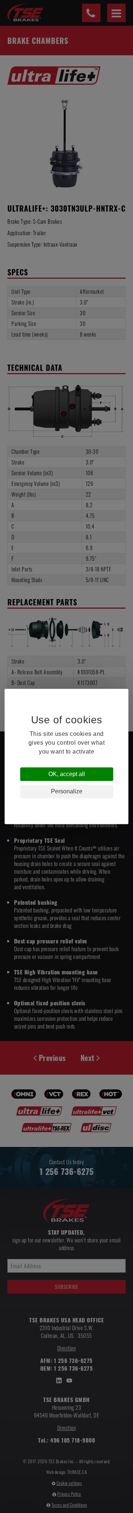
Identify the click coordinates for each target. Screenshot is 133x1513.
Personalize (66, 791)
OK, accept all (66, 774)
